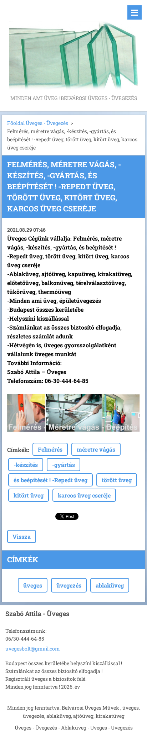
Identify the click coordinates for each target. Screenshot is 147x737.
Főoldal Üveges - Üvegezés (37, 123)
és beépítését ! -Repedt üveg (50, 480)
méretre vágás (96, 449)
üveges (32, 585)
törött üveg (117, 480)
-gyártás (63, 464)
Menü (134, 12)
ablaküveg (110, 585)
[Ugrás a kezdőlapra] (73, 47)
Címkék (17, 449)
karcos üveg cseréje (84, 495)
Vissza (21, 536)
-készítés (26, 464)
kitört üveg (29, 495)
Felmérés (50, 449)
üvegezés (68, 585)
